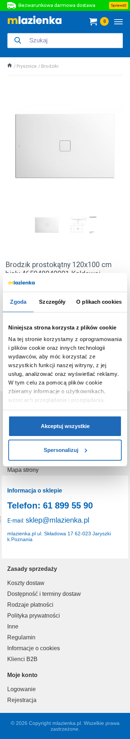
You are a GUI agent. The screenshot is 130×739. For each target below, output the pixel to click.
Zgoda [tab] (18, 302)
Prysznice (26, 66)
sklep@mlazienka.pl (57, 520)
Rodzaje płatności (30, 605)
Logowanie (21, 689)
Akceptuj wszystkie (65, 426)
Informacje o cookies (33, 648)
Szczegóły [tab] (52, 302)
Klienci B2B (22, 659)
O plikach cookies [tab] (99, 302)
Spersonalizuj (61, 450)
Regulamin (21, 637)
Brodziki (49, 66)
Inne (12, 626)
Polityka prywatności (33, 616)
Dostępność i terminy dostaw (44, 594)
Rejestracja (21, 700)
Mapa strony (23, 470)
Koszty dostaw (25, 583)
